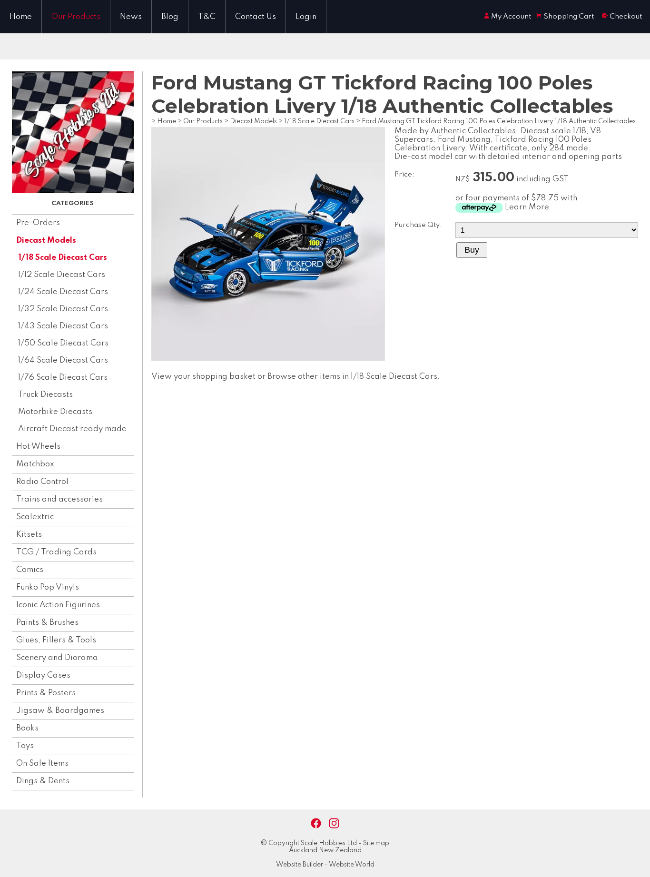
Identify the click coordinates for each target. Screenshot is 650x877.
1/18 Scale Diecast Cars (62, 258)
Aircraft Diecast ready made (72, 429)
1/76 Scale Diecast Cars (63, 378)
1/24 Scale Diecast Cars (63, 292)
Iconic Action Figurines (58, 605)
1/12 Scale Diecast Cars (61, 275)
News (131, 17)
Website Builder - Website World (325, 864)
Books (27, 728)
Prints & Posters (46, 693)
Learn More (527, 207)
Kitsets (29, 535)
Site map (376, 843)
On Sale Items (42, 763)
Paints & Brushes (47, 623)
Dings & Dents (42, 781)
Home (21, 17)
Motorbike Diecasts (55, 412)
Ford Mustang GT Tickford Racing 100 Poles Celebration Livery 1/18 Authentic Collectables (499, 121)
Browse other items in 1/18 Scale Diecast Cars (352, 377)
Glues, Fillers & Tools (56, 640)
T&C (207, 17)
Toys (25, 746)
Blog (169, 17)
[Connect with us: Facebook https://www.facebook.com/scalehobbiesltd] (316, 823)
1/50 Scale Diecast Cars (63, 343)
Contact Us (255, 17)
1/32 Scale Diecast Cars (63, 309)
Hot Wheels (38, 447)
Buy (471, 250)
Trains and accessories (59, 499)
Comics (29, 570)
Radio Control (42, 482)
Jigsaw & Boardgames (60, 711)
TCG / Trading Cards (56, 552)
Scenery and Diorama (57, 658)
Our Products (75, 17)
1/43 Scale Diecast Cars (63, 326)
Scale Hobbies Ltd (329, 843)
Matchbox (35, 464)
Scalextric (35, 517)
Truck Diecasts (45, 395)
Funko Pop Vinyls (47, 587)
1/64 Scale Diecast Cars (63, 360)
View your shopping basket (203, 377)
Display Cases (43, 675)
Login (305, 17)
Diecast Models (46, 240)
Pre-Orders (38, 223)
